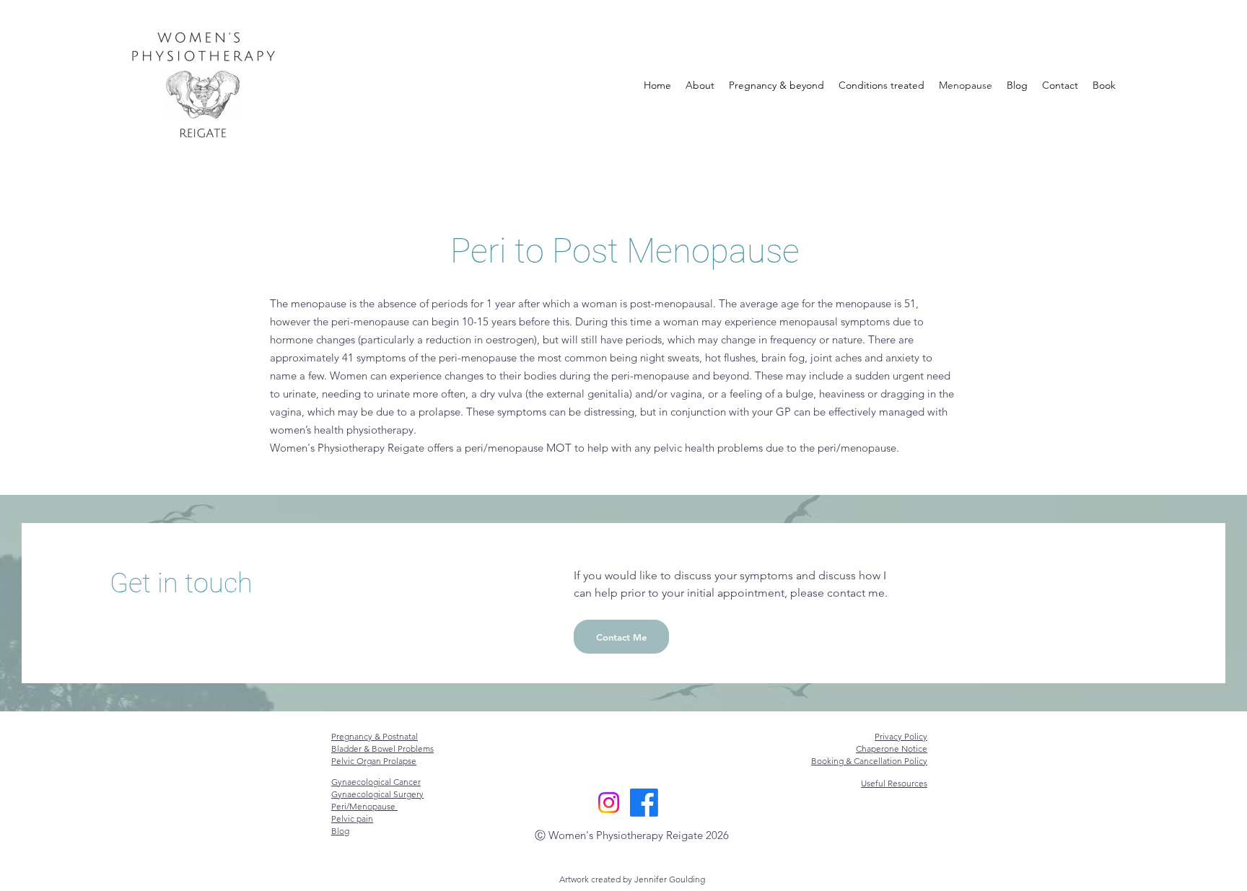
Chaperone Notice (891, 748)
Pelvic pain (352, 818)
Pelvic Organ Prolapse (373, 760)
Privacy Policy (901, 736)
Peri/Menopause (364, 806)
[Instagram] (609, 803)
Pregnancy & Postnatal (374, 736)
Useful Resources (894, 783)
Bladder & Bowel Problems (382, 748)
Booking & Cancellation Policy (869, 760)
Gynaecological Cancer (376, 781)
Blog (340, 830)
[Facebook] (644, 803)
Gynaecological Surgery (377, 794)
